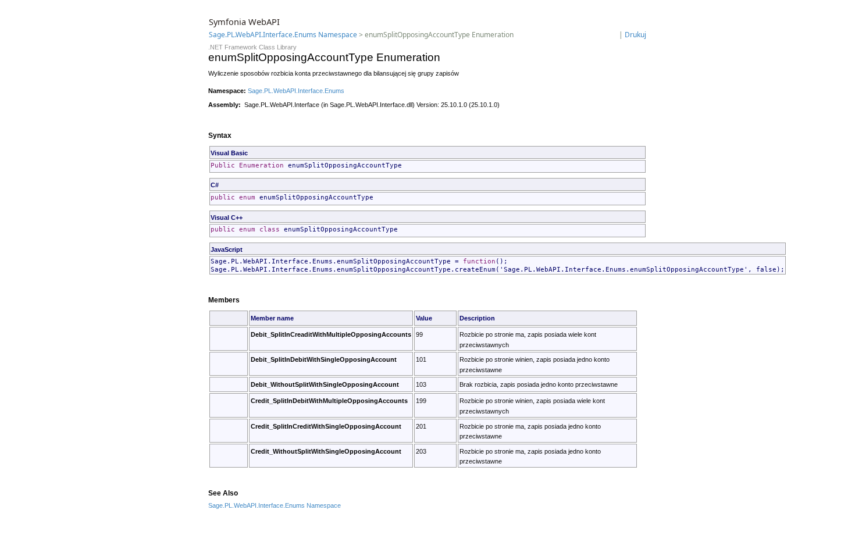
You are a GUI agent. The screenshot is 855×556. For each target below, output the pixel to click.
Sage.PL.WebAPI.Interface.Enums (296, 90)
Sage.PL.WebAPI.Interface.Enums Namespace (283, 35)
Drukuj (635, 35)
